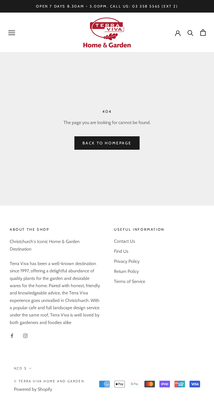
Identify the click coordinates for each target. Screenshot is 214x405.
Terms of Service (129, 281)
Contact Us (124, 241)
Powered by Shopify (33, 389)
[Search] (190, 32)
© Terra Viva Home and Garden (49, 381)
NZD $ (20, 368)
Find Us (121, 251)
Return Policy (126, 271)
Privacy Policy (127, 261)
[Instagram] (25, 335)
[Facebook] (12, 335)
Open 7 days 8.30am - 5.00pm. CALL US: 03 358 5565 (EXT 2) (107, 6)
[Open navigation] (11, 32)
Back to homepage (107, 143)
